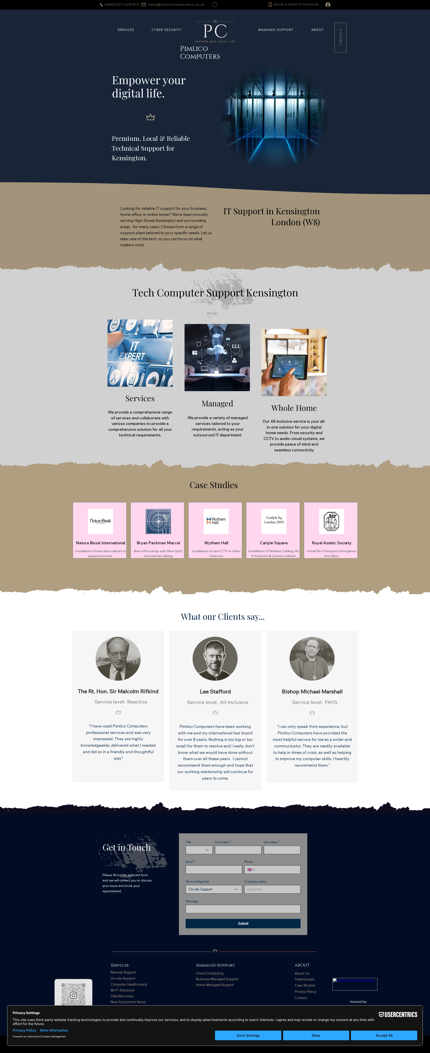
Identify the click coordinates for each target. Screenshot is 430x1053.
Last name (272, 842)
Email (191, 862)
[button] (275, 30)
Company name (255, 881)
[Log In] (324, 5)
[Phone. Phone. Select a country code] (251, 869)
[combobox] (199, 850)
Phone (248, 862)
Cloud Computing (210, 973)
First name (223, 842)
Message (192, 901)
